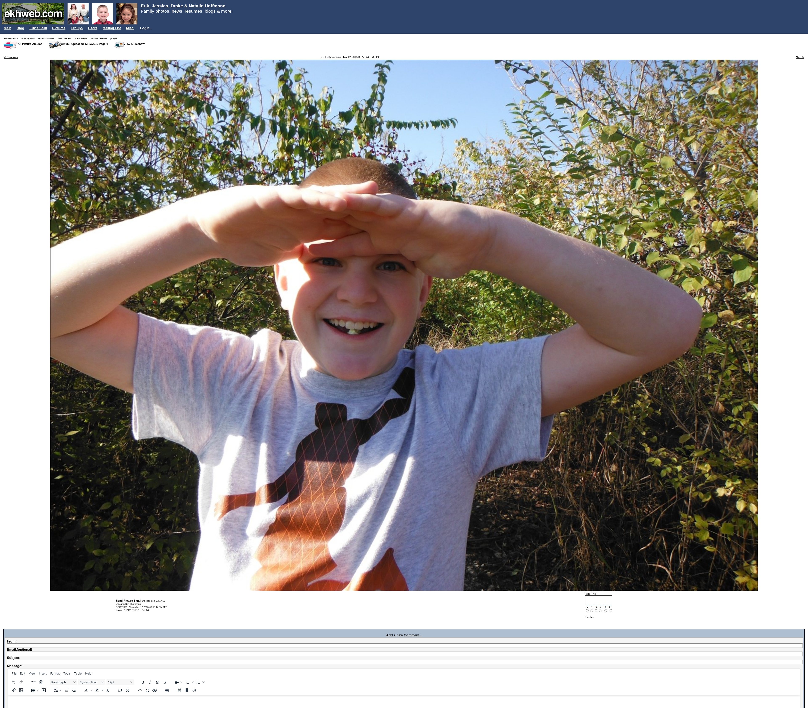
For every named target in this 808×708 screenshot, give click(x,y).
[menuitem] (14, 673)
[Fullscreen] (147, 690)
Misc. (130, 28)
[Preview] (154, 690)
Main (7, 28)
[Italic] (150, 682)
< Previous (11, 57)
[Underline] (157, 682)
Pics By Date (29, 38)
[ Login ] (114, 38)
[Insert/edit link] (13, 690)
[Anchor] (186, 690)
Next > (800, 57)
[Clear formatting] (107, 690)
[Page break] (179, 690)
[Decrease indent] (66, 690)
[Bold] (142, 682)
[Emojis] (127, 690)
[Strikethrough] (164, 682)
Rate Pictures (65, 38)
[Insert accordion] (33, 682)
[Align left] (179, 682)
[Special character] (120, 690)
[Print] (167, 690)
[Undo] (13, 682)
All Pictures (82, 38)
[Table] (35, 690)
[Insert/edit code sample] (194, 690)
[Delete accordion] (40, 682)
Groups (77, 28)
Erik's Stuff (38, 28)
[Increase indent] (73, 690)
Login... (146, 28)
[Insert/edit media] (43, 690)
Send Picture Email (128, 600)
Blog (20, 28)
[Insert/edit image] (21, 690)
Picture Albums (47, 38)
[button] (189, 682)
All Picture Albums (30, 43)
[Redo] (21, 682)
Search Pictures (100, 38)
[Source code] (140, 690)
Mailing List (112, 28)
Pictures (58, 28)
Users (92, 28)
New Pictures (12, 38)
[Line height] (58, 690)
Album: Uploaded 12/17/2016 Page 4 (84, 43)
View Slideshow (134, 43)
